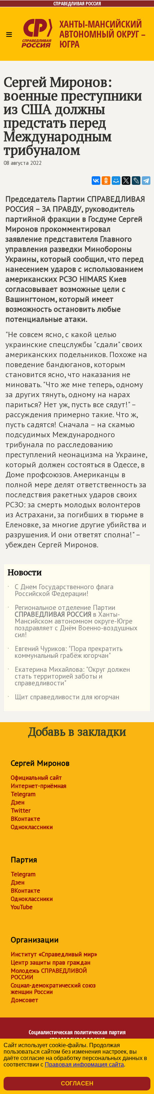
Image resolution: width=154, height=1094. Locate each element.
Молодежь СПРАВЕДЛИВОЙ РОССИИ (49, 973)
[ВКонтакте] (96, 180)
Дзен (17, 802)
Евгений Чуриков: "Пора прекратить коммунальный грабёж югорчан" (65, 652)
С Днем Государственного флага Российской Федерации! (61, 590)
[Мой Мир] (116, 180)
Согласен (77, 1083)
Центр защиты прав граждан (50, 962)
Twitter (20, 810)
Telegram (23, 794)
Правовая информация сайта (84, 1064)
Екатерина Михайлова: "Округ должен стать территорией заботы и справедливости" (69, 676)
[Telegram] (146, 180)
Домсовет (24, 1000)
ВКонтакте (25, 818)
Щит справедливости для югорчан (63, 698)
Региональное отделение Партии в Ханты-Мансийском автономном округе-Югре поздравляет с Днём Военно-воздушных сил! (73, 621)
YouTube (22, 907)
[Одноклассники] (106, 180)
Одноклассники (32, 827)
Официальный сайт (36, 777)
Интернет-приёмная (38, 786)
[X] (126, 180)
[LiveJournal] (136, 180)
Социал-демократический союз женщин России (53, 988)
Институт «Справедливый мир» (54, 954)
